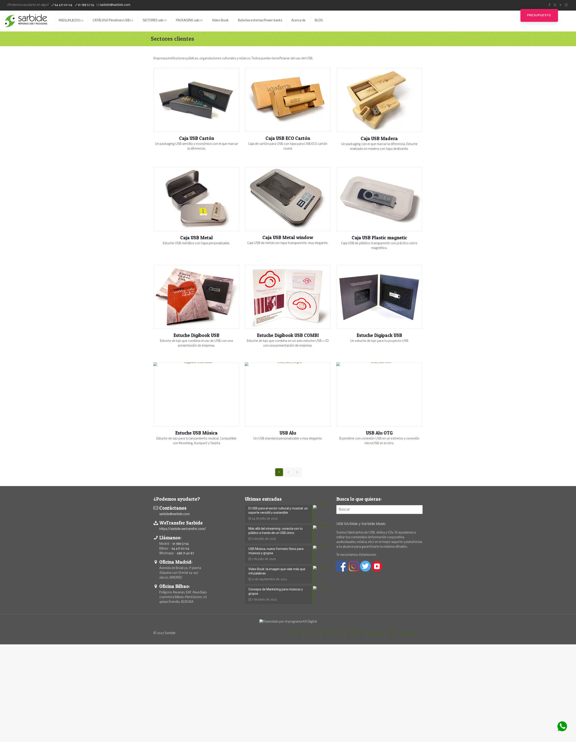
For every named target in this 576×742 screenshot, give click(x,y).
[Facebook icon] (549, 5)
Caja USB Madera (379, 138)
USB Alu (288, 433)
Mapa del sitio (333, 633)
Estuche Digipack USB (379, 335)
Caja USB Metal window (287, 237)
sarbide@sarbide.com (115, 5)
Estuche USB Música (196, 433)
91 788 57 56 (86, 5)
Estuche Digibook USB (196, 335)
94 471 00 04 (63, 5)
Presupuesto (539, 15)
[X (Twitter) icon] (555, 5)
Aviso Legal (376, 633)
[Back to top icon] (554, 733)
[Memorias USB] (25, 21)
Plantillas (296, 633)
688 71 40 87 (185, 553)
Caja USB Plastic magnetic (379, 237)
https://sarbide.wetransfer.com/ (182, 529)
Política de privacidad (403, 633)
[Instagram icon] (566, 5)
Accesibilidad (355, 633)
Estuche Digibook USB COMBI (288, 335)
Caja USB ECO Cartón (288, 138)
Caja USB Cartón (196, 138)
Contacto (313, 633)
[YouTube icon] (560, 5)
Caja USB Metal (196, 237)
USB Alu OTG (379, 433)
